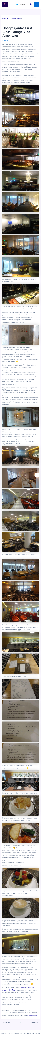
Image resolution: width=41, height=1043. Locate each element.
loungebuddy (32, 1015)
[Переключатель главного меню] (36, 4)
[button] (31, 4)
